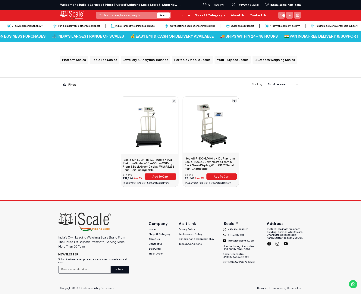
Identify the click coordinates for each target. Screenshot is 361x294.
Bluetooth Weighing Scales (275, 60)
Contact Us (155, 243)
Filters (72, 84)
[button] (210, 15)
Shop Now (169, 5)
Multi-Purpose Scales (233, 60)
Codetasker (294, 288)
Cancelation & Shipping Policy (196, 238)
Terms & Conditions (190, 243)
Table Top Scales (104, 60)
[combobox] (133, 15)
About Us (154, 238)
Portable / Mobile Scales (192, 60)
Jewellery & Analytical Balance (145, 60)
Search (163, 15)
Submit (119, 269)
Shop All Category (159, 234)
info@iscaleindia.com (285, 4)
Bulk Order (155, 248)
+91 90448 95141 (248, 4)
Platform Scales (74, 60)
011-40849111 (217, 4)
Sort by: (257, 84)
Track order (156, 253)
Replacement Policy (190, 234)
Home (152, 229)
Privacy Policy (187, 229)
